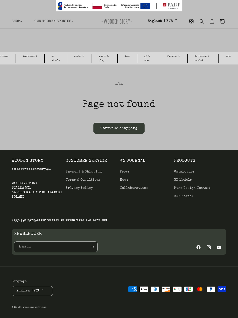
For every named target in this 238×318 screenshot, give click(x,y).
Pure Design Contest (192, 188)
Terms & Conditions (83, 180)
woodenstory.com (35, 307)
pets (228, 56)
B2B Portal (184, 196)
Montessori (30, 56)
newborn (79, 56)
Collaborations (134, 188)
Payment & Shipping (84, 171)
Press (124, 171)
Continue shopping (119, 128)
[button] (20, 21)
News (124, 180)
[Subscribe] (92, 246)
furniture (173, 56)
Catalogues (184, 171)
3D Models (183, 180)
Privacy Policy (79, 188)
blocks (4, 56)
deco (127, 56)
